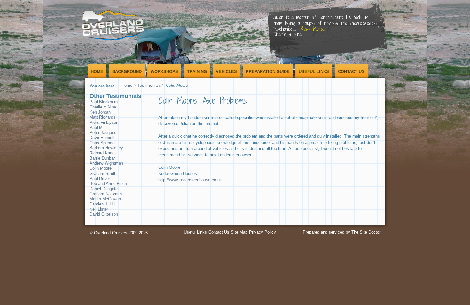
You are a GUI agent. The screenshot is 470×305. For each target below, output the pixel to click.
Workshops (164, 71)
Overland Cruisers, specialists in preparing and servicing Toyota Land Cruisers (113, 25)
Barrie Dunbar (102, 158)
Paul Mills (99, 127)
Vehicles (226, 71)
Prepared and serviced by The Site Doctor (341, 232)
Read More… (356, 22)
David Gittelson (104, 214)
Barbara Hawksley (106, 147)
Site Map (239, 232)
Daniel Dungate (104, 188)
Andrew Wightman (106, 163)
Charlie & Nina (103, 107)
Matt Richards (102, 117)
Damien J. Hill (102, 204)
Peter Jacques (103, 132)
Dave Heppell (102, 137)
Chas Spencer (103, 142)
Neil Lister (99, 209)
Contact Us (351, 71)
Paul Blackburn (104, 102)
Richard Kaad (102, 153)
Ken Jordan (100, 112)
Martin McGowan (105, 199)
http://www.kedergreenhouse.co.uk (190, 179)
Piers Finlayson (104, 122)
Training (197, 71)
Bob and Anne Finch (108, 183)
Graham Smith (103, 173)
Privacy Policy (262, 232)
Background (127, 71)
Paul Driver (100, 178)
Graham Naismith (106, 193)
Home (97, 71)
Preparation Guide (268, 71)
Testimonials (149, 85)
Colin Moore (101, 168)
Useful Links (314, 71)
